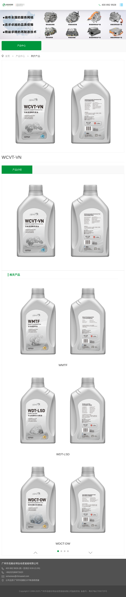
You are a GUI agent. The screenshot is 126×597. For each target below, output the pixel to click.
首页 (7, 56)
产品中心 (21, 45)
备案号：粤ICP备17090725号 (94, 591)
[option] (63, 106)
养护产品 (35, 56)
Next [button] (90, 552)
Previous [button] (35, 552)
